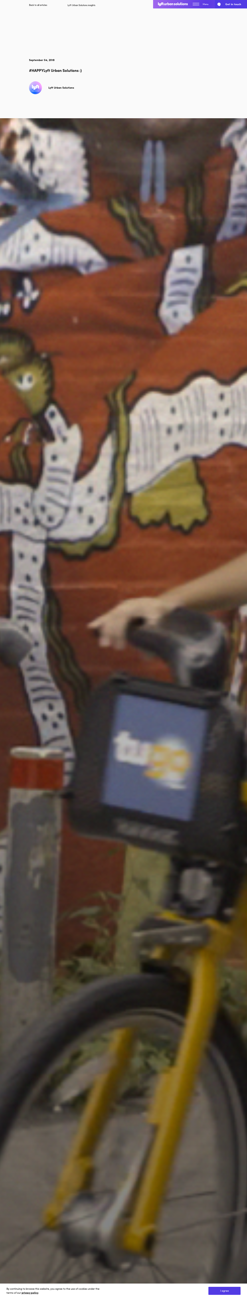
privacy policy (30, 1292)
